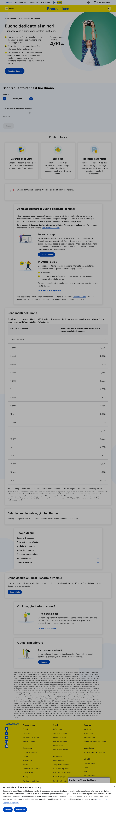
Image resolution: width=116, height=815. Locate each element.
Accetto (8, 809)
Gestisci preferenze (11, 803)
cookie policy (101, 799)
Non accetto (20, 809)
